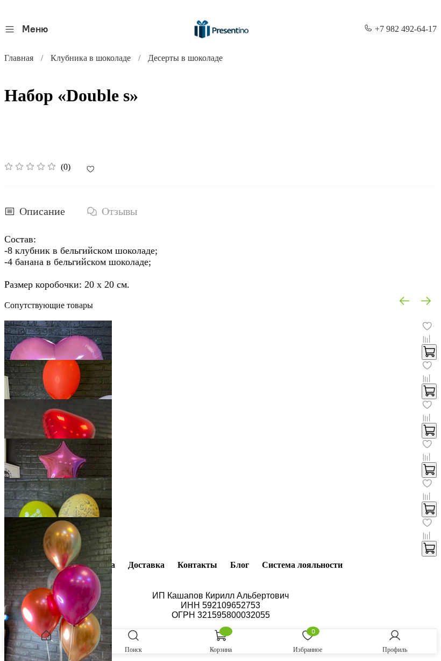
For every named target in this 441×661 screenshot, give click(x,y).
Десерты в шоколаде (185, 57)
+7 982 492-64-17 (405, 28)
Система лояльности (302, 564)
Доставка (146, 564)
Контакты (197, 564)
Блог (239, 564)
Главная (18, 57)
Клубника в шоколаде (91, 57)
